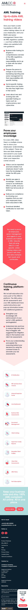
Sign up (20, 509)
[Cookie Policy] (5, 554)
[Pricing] (3, 550)
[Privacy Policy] (5, 552)
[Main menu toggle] (25, 3)
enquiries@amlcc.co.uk (8, 525)
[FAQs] (2, 547)
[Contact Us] (4, 545)
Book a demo (10, 509)
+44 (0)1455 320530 (7, 523)
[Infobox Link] (14, 375)
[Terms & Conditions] (6, 556)
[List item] (2, 533)
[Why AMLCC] (4, 543)
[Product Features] (6, 541)
